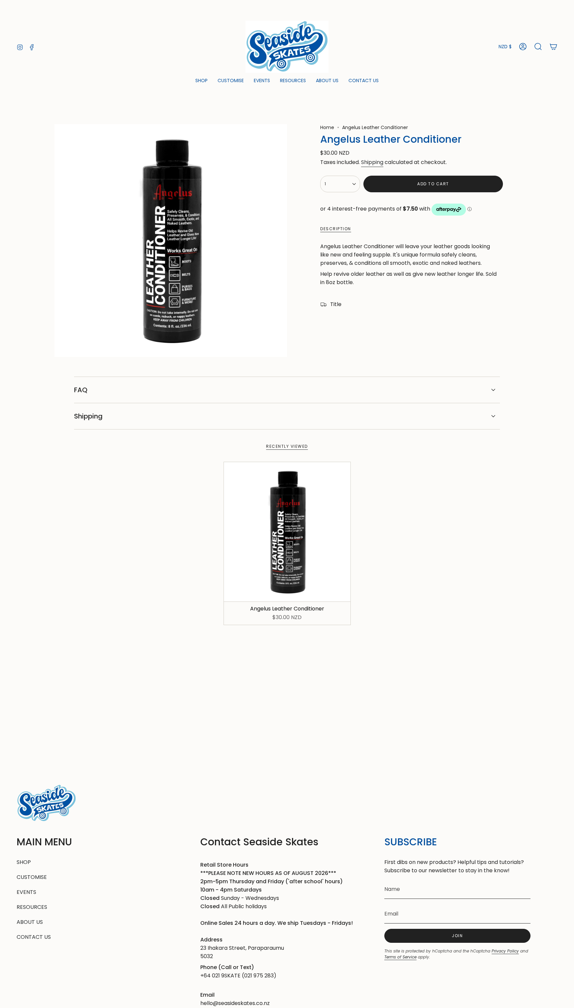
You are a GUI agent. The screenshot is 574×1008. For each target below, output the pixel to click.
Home (327, 127)
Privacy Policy (505, 951)
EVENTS (26, 892)
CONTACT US (34, 937)
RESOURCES (32, 907)
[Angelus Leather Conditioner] (287, 531)
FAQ (80, 390)
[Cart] (553, 46)
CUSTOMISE (32, 877)
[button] (201, 81)
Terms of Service (400, 957)
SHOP (24, 862)
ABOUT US (30, 922)
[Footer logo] (46, 803)
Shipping (372, 162)
